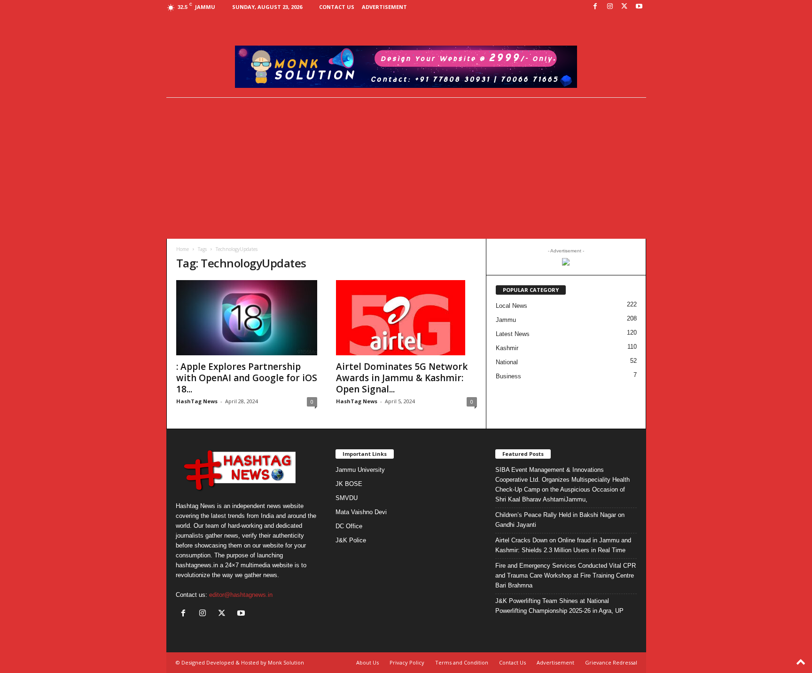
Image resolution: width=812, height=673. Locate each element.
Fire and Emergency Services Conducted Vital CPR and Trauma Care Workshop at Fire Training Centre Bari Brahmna (565, 575)
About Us (367, 662)
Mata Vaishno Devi (361, 512)
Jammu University (360, 469)
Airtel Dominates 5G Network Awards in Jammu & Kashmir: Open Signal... (402, 377)
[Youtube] (639, 7)
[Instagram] (610, 7)
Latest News (513, 333)
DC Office (349, 526)
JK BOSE (349, 483)
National (507, 362)
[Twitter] (624, 7)
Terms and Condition (461, 662)
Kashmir (507, 348)
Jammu (506, 319)
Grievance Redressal (611, 662)
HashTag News (197, 401)
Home (182, 249)
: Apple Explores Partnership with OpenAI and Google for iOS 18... (246, 377)
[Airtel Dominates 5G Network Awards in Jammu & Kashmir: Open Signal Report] (406, 317)
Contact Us (336, 6)
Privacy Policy (407, 662)
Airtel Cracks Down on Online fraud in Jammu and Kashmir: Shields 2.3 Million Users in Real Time (563, 545)
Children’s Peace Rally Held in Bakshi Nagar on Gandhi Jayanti (560, 519)
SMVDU (347, 497)
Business (508, 376)
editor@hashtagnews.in (241, 594)
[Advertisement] (406, 168)
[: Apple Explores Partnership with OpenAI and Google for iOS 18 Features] (246, 317)
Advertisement (384, 6)
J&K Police (351, 540)
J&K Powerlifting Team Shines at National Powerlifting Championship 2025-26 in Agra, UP (559, 605)
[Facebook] (595, 7)
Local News (511, 305)
